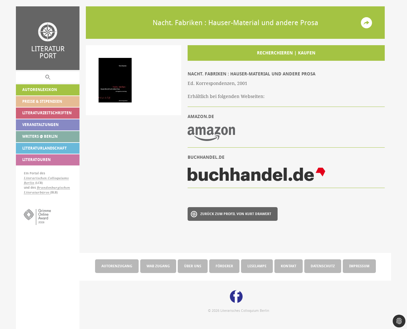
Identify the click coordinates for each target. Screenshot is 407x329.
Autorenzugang (116, 265)
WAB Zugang (158, 265)
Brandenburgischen (53, 187)
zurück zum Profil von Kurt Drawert (235, 213)
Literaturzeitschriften (47, 113)
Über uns (192, 265)
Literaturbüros (37, 192)
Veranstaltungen (40, 124)
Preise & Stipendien (42, 101)
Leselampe (256, 265)
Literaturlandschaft (44, 148)
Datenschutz (323, 265)
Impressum (359, 265)
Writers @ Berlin (40, 136)
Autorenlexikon (39, 89)
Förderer (224, 265)
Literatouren (36, 159)
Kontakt (288, 265)
